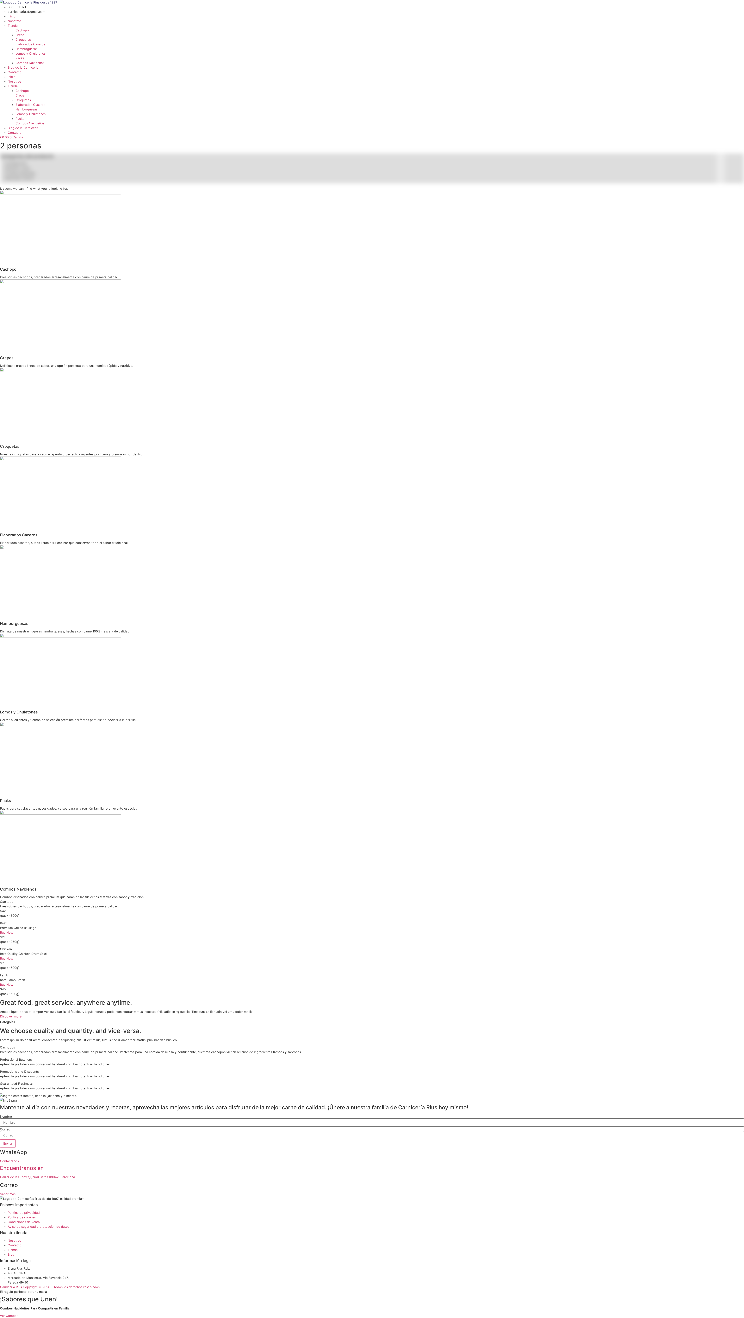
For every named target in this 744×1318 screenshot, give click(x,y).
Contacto (15, 72)
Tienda (13, 26)
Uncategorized (16, 163)
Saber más (8, 1194)
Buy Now (6, 932)
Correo (5, 1129)
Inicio (12, 16)
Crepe (20, 35)
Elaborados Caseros (30, 44)
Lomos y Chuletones (31, 53)
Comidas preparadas (20, 173)
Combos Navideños (30, 63)
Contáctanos (9, 1161)
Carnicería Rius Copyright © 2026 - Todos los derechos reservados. (50, 1287)
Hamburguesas (26, 49)
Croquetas (23, 39)
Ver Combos (9, 1316)
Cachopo (22, 30)
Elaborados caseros (19, 178)
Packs (20, 58)
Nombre (6, 1116)
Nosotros (14, 21)
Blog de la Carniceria (23, 67)
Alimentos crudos (17, 168)
